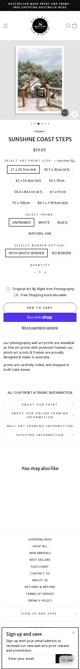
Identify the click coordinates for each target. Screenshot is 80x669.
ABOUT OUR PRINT (40, 404)
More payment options (40, 327)
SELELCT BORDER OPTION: (40, 245)
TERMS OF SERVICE (40, 594)
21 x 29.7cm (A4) (23, 169)
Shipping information (40, 435)
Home (38, 131)
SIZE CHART (40, 566)
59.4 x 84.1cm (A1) (28, 191)
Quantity (40, 265)
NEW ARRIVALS (40, 553)
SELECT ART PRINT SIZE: (37, 160)
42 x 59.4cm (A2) (28, 180)
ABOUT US (40, 580)
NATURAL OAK (40, 233)
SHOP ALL (40, 546)
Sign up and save (39, 613)
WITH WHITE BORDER (26, 253)
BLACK (62, 222)
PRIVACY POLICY (40, 600)
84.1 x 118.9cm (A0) (53, 202)
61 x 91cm (58, 191)
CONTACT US (40, 573)
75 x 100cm (21, 202)
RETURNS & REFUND (40, 587)
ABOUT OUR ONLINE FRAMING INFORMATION (39, 415)
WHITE (44, 222)
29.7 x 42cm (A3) (57, 169)
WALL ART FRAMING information (40, 426)
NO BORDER (61, 253)
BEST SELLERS (40, 559)
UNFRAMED (21, 222)
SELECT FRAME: (40, 214)
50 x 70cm (57, 180)
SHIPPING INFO (39, 539)
